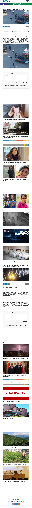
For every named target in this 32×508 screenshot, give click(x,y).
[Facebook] (3, 26)
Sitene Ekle (22, 501)
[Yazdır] (9, 26)
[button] (25, 26)
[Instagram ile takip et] (15, 504)
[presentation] (5, 3)
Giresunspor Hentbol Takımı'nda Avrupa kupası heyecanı (17, 4)
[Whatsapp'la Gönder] (7, 26)
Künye (12, 501)
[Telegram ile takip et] (17, 504)
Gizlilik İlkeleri (18, 501)
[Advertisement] (16, 94)
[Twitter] (4, 26)
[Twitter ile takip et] (13, 504)
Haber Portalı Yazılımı (6, 506)
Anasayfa (9, 501)
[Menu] (26, 1)
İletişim (15, 501)
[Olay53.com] (6, 1)
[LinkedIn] (6, 26)
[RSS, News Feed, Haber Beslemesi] (19, 504)
